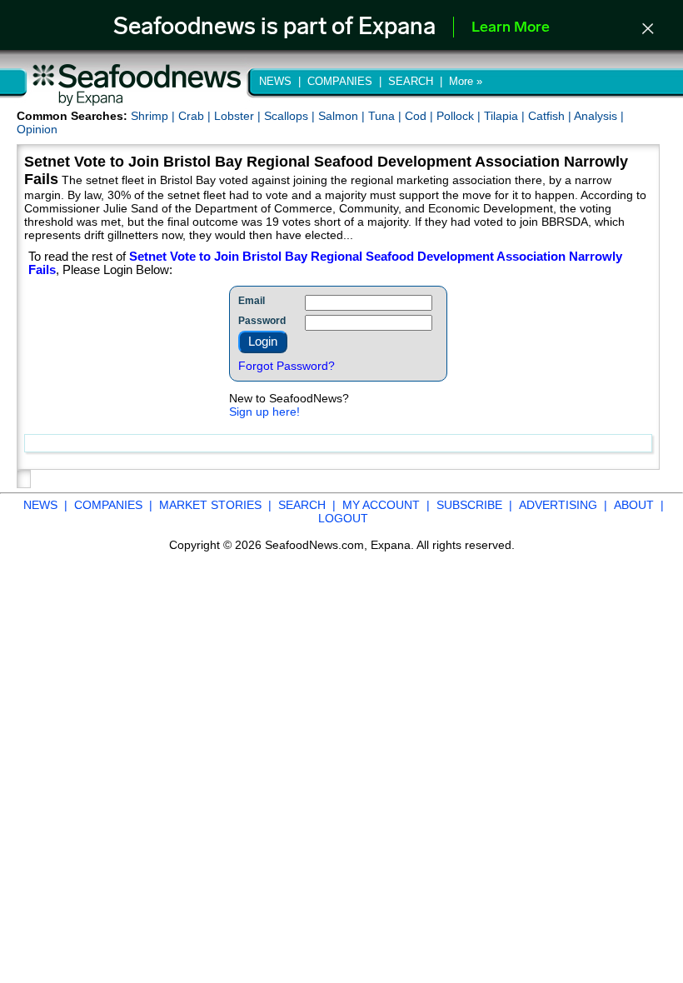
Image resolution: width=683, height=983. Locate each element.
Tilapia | (506, 115)
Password (262, 321)
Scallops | (291, 115)
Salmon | (343, 115)
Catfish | (551, 115)
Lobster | (239, 115)
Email (251, 301)
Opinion (37, 129)
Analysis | (599, 115)
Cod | (420, 115)
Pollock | (460, 115)
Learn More (510, 28)
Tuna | (386, 115)
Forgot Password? (286, 365)
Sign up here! (264, 411)
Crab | (196, 115)
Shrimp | (154, 115)
